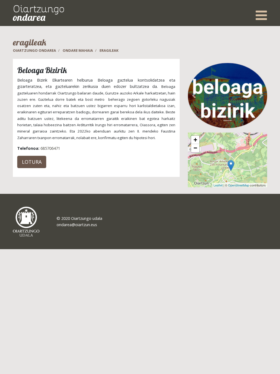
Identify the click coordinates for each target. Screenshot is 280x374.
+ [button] (195, 139)
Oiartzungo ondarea (34, 50)
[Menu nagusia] (261, 15)
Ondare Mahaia (78, 50)
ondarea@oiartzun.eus (77, 224)
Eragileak (109, 50)
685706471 (50, 148)
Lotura (32, 162)
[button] (194, 95)
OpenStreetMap (238, 185)
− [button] (195, 148)
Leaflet (218, 185)
